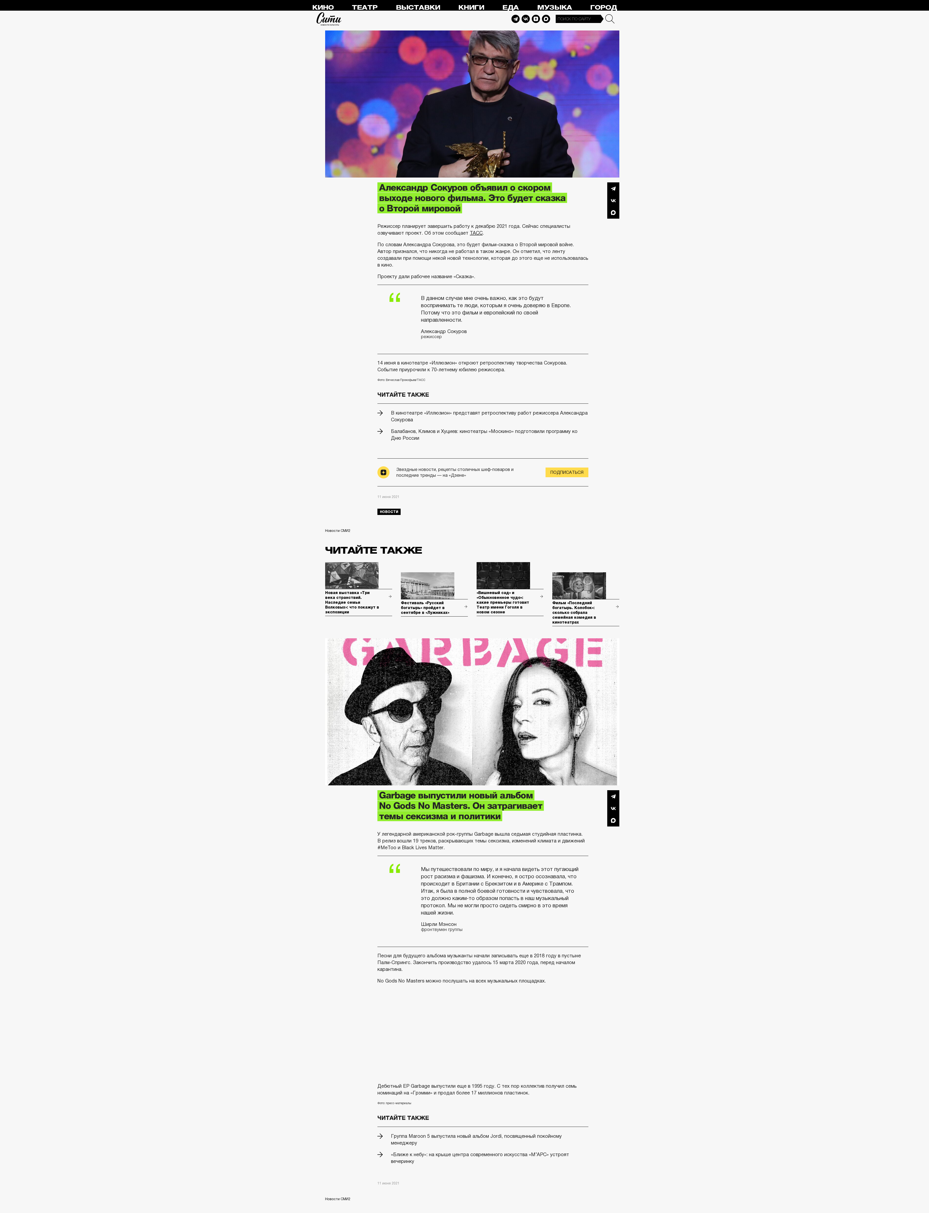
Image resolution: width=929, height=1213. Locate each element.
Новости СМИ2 (337, 531)
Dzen (536, 19)
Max (546, 19)
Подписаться (567, 472)
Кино (323, 7)
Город (603, 7)
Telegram (515, 19)
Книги (471, 7)
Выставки (418, 7)
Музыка (554, 7)
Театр (364, 7)
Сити (329, 19)
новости (389, 512)
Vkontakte (526, 19)
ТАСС (476, 233)
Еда (510, 7)
